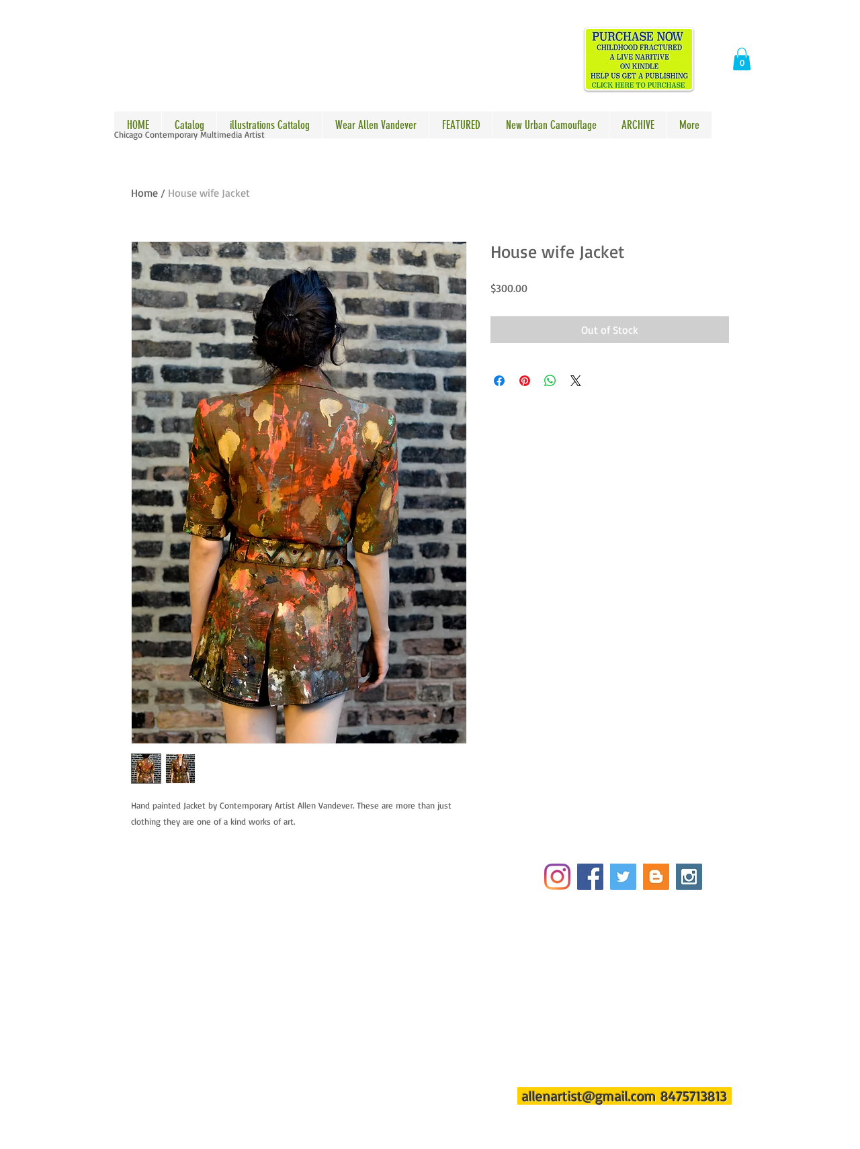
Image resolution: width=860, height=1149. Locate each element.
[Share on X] (576, 381)
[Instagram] (557, 877)
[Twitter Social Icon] (623, 877)
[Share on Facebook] (499, 381)
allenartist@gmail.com (589, 1096)
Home (144, 192)
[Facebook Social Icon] (590, 877)
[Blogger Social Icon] (656, 877)
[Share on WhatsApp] (550, 381)
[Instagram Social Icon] (689, 877)
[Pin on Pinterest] (525, 381)
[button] (741, 59)
